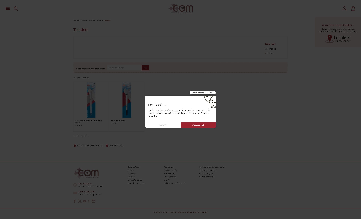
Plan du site (168, 167)
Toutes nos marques (207, 170)
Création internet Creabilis (196, 212)
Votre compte (169, 173)
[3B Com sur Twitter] (80, 201)
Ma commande (170, 177)
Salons (131, 170)
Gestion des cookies (207, 177)
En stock (270, 53)
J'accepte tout (198, 125)
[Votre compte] (344, 8)
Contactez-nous (116, 145)
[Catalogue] (8, 8)
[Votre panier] (353, 8)
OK (145, 67)
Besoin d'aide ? (134, 167)
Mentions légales (206, 173)
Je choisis (163, 125)
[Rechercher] (16, 8)
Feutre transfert (118, 120)
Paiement (132, 173)
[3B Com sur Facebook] (74, 201)
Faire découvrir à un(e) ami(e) (90, 145)
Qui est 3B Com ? (135, 180)
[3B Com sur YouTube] (84, 201)
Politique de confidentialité (175, 183)
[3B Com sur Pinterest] (89, 201)
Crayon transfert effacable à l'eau (88, 121)
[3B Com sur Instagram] (93, 201)
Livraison (132, 177)
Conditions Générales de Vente (212, 167)
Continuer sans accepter (202, 93)
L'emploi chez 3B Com (137, 183)
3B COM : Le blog (171, 170)
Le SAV (167, 180)
